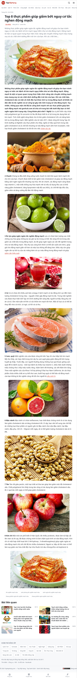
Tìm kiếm (4, 662)
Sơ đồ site (21, 662)
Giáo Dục (37, 8)
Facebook (28, 662)
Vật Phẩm (60, 647)
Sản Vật (39, 651)
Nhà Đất (54, 8)
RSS (16, 662)
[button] (69, 3)
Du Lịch (44, 8)
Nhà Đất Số (59, 651)
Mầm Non (23, 647)
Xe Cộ (49, 8)
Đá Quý (68, 647)
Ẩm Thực (61, 8)
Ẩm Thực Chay (48, 651)
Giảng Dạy (51, 647)
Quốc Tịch (6, 647)
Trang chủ (4, 12)
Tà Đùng (14, 651)
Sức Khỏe (31, 8)
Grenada (14, 647)
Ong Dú (31, 651)
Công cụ (11, 662)
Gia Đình (4, 8)
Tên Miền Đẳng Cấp (28, 655)
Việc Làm (68, 8)
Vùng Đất (23, 651)
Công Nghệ (23, 8)
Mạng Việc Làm (7, 655)
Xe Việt (17, 655)
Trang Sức (6, 651)
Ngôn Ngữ (42, 647)
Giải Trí (10, 8)
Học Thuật (32, 647)
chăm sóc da (45, 128)
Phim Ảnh (16, 8)
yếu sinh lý (51, 376)
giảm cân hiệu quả (12, 253)
